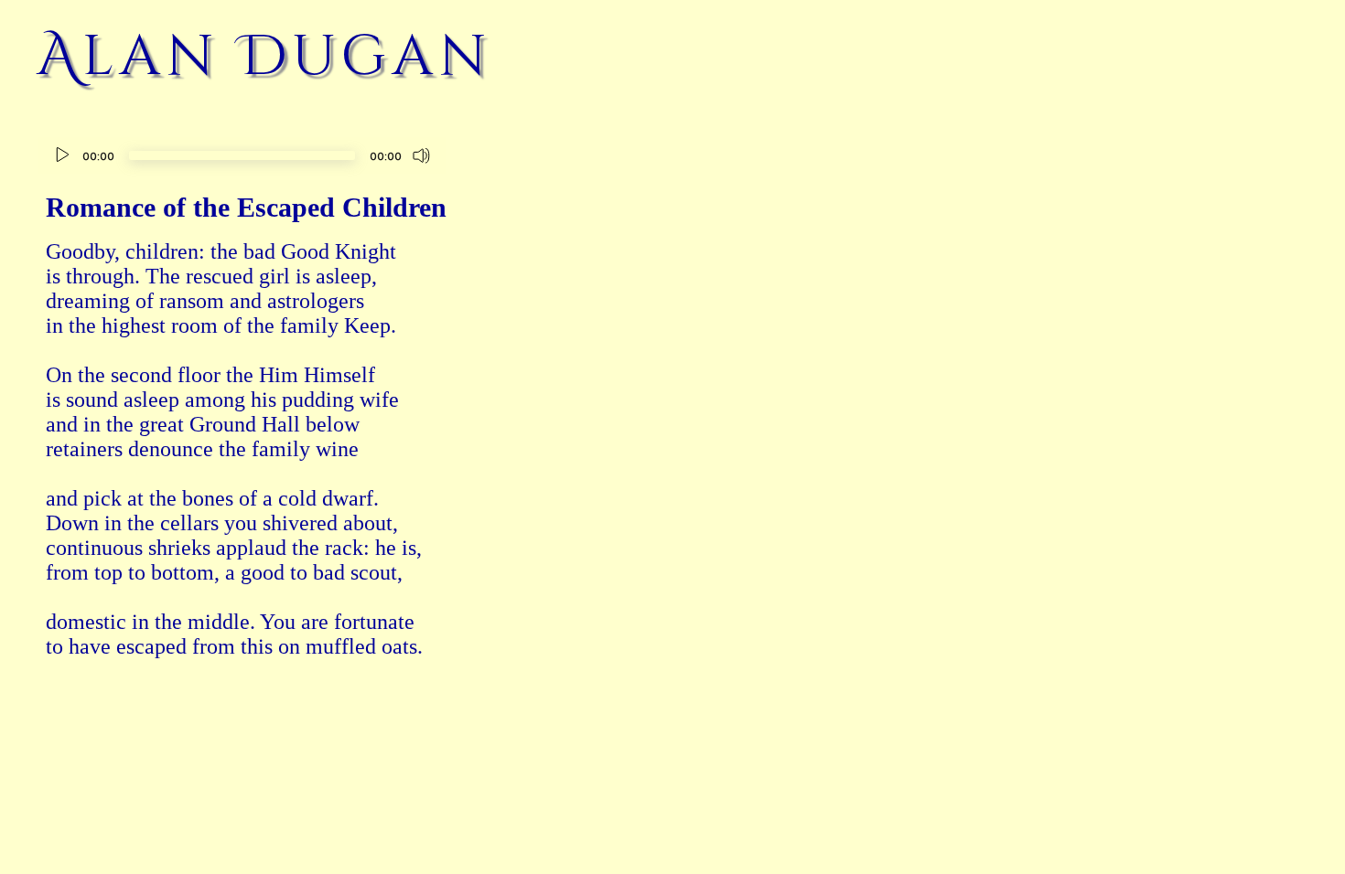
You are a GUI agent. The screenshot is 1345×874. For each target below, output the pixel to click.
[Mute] (422, 155)
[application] (242, 158)
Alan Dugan (264, 56)
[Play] (62, 155)
